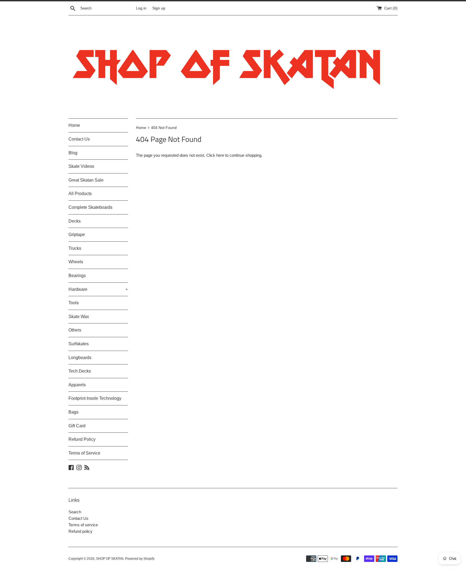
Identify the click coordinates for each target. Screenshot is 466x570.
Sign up (158, 8)
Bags (73, 412)
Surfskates (78, 344)
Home (74, 125)
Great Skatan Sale (86, 180)
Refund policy (80, 531)
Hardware (98, 289)
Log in (141, 8)
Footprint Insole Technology (94, 398)
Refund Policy (81, 439)
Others (74, 330)
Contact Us (79, 139)
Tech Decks (79, 371)
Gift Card (76, 426)
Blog (72, 153)
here (220, 155)
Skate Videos (81, 166)
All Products (80, 193)
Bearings (77, 275)
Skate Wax (78, 316)
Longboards (79, 357)
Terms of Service (84, 453)
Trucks (74, 248)
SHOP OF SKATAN (110, 559)
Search (74, 512)
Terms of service (83, 525)
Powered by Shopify (140, 559)
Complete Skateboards (90, 207)
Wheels (75, 262)
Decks (74, 221)
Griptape (76, 234)
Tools (73, 303)
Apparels (77, 385)
